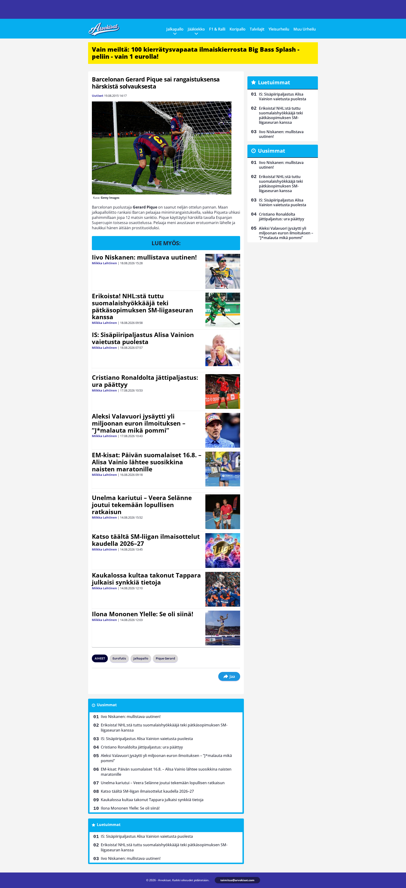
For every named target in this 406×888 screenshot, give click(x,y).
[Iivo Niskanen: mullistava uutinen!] (223, 271)
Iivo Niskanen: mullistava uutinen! (144, 257)
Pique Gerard (165, 658)
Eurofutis (119, 658)
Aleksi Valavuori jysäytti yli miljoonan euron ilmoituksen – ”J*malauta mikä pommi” (138, 423)
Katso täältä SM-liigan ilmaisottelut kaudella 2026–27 (146, 540)
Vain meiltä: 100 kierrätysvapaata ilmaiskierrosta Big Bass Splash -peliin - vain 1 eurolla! (195, 53)
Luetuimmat (109, 824)
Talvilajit (257, 29)
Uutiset (97, 95)
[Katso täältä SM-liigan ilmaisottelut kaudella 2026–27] (223, 550)
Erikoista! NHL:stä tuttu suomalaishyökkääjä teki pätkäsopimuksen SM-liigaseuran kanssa (142, 306)
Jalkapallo (174, 29)
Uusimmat (107, 704)
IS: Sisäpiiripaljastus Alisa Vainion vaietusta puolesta (143, 338)
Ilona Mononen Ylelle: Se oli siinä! (142, 614)
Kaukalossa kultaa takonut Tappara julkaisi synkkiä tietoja (146, 578)
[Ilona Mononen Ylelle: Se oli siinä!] (223, 628)
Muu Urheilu (304, 29)
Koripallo (238, 29)
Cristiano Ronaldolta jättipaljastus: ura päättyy (145, 381)
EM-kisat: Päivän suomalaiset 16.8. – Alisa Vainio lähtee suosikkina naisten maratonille (146, 462)
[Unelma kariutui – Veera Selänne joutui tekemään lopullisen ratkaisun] (223, 511)
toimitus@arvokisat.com (237, 880)
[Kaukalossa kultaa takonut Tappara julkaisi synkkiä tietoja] (223, 589)
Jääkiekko (196, 29)
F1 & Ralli (217, 29)
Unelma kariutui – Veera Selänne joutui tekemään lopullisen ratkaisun (142, 504)
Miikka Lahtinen (104, 263)
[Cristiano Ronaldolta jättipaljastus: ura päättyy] (223, 391)
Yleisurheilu (279, 29)
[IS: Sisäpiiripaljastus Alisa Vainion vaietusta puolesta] (223, 348)
